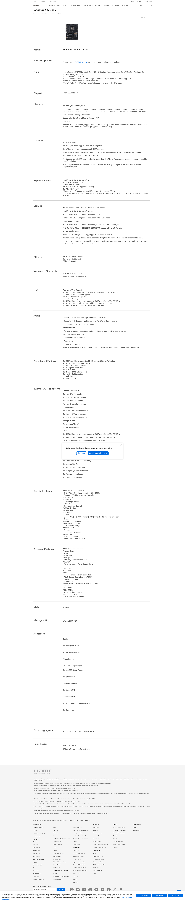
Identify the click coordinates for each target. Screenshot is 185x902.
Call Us (115, 839)
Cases (54, 847)
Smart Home (76, 844)
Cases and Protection (79, 865)
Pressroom (96, 839)
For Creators (36, 847)
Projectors (36, 871)
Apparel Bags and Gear (79, 862)
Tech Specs (44, 13)
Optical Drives (57, 856)
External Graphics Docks (60, 862)
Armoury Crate (97, 870)
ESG (134, 827)
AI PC (94, 853)
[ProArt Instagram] (115, 890)
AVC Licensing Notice (99, 865)
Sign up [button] (61, 890)
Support (59, 13)
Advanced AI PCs (98, 856)
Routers (55, 873)
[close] (121, 445)
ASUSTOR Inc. (97, 841)
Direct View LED (37, 865)
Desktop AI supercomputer (80, 839)
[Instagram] (72, 890)
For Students (36, 850)
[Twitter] (90, 890)
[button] (132, 1)
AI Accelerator (57, 865)
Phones (35, 830)
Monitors (35, 862)
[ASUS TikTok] (109, 890)
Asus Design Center (98, 859)
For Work (35, 845)
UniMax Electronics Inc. (99, 847)
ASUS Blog (96, 868)
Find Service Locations (119, 830)
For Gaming (36, 853)
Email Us (115, 836)
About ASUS (96, 827)
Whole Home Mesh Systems (61, 876)
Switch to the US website (98, 453)
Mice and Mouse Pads (79, 853)
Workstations (57, 833)
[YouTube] (78, 890)
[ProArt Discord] (121, 890)
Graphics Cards (57, 844)
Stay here (81, 453)
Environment (148, 1)
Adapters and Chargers (79, 868)
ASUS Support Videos (119, 844)
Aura (94, 873)
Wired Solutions (77, 827)
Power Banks (76, 873)
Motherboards (57, 842)
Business (139, 1)
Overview (35, 13)
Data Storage (57, 859)
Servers (75, 841)
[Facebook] (84, 890)
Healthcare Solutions (39, 833)
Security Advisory (118, 841)
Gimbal (75, 879)
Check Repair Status (119, 827)
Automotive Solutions (99, 862)
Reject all (159, 895)
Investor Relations (98, 836)
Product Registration (119, 833)
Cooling (55, 850)
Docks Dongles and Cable (80, 870)
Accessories (36, 836)
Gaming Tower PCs (38, 879)
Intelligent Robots (78, 833)
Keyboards (76, 850)
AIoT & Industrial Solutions (80, 836)
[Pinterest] (102, 890)
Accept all (175, 895)
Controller (76, 876)
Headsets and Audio (78, 856)
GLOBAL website (81, 62)
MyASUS (115, 847)
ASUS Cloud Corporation (100, 844)
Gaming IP (76, 882)
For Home (36, 842)
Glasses (35, 868)
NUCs (54, 827)
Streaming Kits (77, 859)
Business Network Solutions (81, 830)
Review (52, 13)
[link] (36, 5)
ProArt (71, 820)
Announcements (97, 833)
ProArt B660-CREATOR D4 (45, 10)
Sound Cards (56, 868)
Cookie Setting (143, 895)
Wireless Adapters (58, 879)
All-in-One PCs (37, 874)
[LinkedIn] (96, 890)
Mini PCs (55, 830)
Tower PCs (36, 876)
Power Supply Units (58, 853)
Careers (95, 830)
